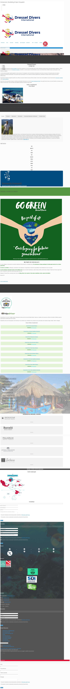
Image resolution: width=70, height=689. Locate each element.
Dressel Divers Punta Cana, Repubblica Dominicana (32, 358)
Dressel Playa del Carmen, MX (9, 387)
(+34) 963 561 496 (6, 599)
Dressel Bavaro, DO (7, 384)
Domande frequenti (12, 183)
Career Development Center (35, 81)
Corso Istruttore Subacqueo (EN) (7, 633)
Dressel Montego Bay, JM (8, 403)
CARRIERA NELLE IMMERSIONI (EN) (8, 630)
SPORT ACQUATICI (10, 378)
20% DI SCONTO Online (4, 648)
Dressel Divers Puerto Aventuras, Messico (31, 353)
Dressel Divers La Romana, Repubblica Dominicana (32, 331)
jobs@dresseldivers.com (7, 645)
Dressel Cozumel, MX (7, 389)
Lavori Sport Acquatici (6, 640)
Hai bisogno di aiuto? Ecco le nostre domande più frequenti (14, 185)
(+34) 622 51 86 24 (7, 602)
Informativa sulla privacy (12, 648)
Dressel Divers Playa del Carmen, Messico (31, 342)
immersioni (14, 69)
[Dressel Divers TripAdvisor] (8, 315)
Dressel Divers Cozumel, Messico (31, 325)
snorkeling (17, 69)
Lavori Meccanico (5, 639)
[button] (31, 423)
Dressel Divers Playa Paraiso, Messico (32, 347)
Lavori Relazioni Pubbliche (6, 638)
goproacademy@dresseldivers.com (8, 646)
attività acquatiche (6, 79)
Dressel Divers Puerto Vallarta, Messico (31, 364)
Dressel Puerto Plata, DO (8, 395)
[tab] (2, 116)
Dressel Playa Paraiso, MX (8, 398)
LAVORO (3, 634)
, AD (26, 139)
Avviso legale (19, 648)
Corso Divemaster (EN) (6, 631)
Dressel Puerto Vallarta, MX (9, 409)
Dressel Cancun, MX (7, 406)
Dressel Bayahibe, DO (7, 392)
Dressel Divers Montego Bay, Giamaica (32, 336)
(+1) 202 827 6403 (6, 597)
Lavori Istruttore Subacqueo (6, 637)
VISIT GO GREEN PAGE (4, 281)
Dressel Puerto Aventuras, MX (9, 400)
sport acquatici (14, 68)
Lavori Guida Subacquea (6, 635)
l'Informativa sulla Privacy (26, 514)
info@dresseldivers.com (11, 595)
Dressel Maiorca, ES (7, 381)
